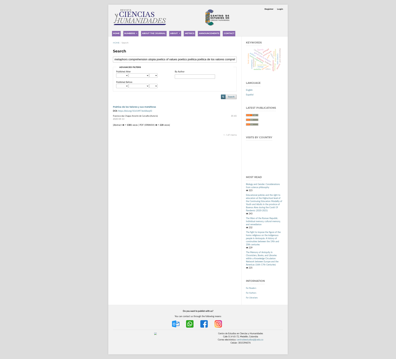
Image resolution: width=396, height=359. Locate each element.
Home (116, 33)
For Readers (251, 288)
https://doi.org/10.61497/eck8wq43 (135, 111)
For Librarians (252, 298)
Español (249, 95)
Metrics (189, 33)
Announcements (209, 33)
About (174, 33)
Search (231, 97)
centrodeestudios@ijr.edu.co (250, 340)
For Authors (251, 293)
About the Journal (154, 33)
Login (280, 9)
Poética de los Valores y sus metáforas (134, 106)
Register (269, 9)
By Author (180, 72)
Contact (229, 33)
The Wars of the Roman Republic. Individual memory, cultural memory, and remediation (263, 221)
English (249, 90)
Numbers (130, 33)
